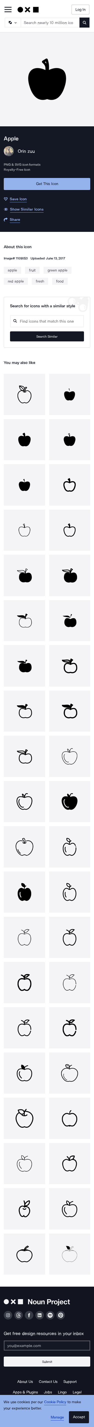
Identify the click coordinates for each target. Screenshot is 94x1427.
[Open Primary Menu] (8, 10)
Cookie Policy (55, 1402)
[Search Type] (13, 23)
